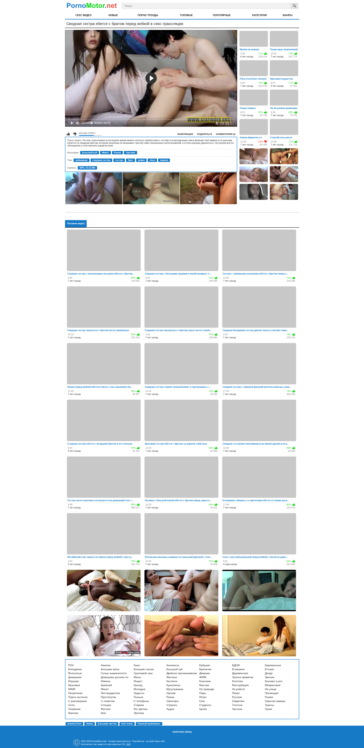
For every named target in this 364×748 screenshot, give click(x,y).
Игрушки (73, 681)
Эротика (130, 152)
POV (71, 665)
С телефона (141, 701)
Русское (237, 697)
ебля (152, 160)
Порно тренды (148, 15)
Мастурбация (240, 685)
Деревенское (240, 673)
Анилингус (172, 665)
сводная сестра (101, 160)
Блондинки (75, 669)
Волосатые (75, 673)
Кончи (89, 723)
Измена (105, 681)
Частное (237, 708)
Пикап (236, 693)
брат (130, 160)
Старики (139, 705)
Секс (202, 701)
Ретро (202, 697)
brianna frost (74, 723)
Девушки (204, 673)
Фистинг (106, 708)
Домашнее (75, 677)
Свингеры (172, 701)
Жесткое (171, 677)
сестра (119, 160)
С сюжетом (108, 701)
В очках (269, 669)
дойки (141, 160)
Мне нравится (68, 134)
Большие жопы (110, 669)
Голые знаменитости (114, 673)
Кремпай (106, 685)
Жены (137, 677)
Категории (259, 15)
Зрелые (269, 677)
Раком (117, 152)
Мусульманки (174, 689)
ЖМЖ (202, 677)
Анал (137, 665)
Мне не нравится (74, 134)
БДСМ (236, 665)
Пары (202, 693)
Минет (105, 152)
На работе (238, 689)
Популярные (222, 15)
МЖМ (71, 689)
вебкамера (81, 160)
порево (164, 160)
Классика (205, 681)
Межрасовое (273, 685)
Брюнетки (205, 669)
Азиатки (106, 665)
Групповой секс (143, 673)
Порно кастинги (78, 697)
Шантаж (73, 712)
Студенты (205, 705)
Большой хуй (89, 152)
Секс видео (83, 15)
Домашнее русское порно (117, 677)
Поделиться (204, 134)
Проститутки (108, 697)
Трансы (269, 705)
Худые (170, 708)
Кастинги (171, 681)
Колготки (237, 681)
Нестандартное (110, 693)
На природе (206, 689)
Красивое (74, 685)
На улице (270, 689)
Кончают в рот (273, 681)
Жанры (288, 15)
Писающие (271, 693)
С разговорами (77, 701)
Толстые (237, 705)
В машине (238, 669)
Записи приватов (242, 677)
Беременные (273, 665)
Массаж (204, 685)
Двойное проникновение (181, 673)
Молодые (139, 689)
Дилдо (269, 673)
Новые (113, 15)
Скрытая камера (275, 701)
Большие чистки (107, 723)
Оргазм (171, 693)
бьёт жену (127, 723)
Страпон (171, 705)
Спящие (106, 705)
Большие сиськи (144, 669)
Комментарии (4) (225, 134)
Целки (203, 708)
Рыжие (269, 697)
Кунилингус (173, 685)
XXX (128, 744)
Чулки (268, 708)
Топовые (186, 15)
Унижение (74, 708)
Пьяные (138, 697)
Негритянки (75, 693)
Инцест (138, 681)
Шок (103, 712)
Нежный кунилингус (149, 723)
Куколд (138, 685)
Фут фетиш (140, 708)
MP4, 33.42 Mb (87, 167)
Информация (185, 134)
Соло (71, 705)
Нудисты (139, 693)
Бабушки (204, 665)
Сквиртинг (238, 701)
